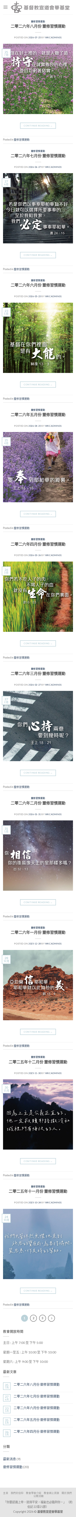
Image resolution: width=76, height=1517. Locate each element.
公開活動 (38, 1496)
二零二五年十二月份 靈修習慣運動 (38, 1062)
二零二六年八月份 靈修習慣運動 (38, 26)
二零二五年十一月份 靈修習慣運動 (38, 1191)
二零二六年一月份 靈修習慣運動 (38, 932)
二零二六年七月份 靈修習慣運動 (38, 155)
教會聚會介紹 (33, 1493)
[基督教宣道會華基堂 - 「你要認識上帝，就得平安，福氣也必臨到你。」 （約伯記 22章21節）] (40, 7)
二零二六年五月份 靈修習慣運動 (38, 414)
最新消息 (9, 1459)
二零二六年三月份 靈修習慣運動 (38, 673)
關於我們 (67, 1493)
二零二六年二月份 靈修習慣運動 (38, 803)
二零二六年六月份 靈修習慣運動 (38, 285)
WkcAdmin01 (53, 37)
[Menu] (5, 7)
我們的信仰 (17, 1493)
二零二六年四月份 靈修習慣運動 (38, 544)
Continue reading (38, 125)
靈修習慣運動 (38, 21)
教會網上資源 (51, 1493)
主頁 (5, 1493)
